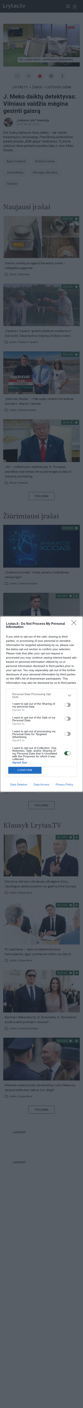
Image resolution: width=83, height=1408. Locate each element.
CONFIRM (25, 770)
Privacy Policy (64, 784)
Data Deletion (18, 784)
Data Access (41, 784)
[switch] (67, 705)
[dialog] (41, 704)
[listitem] (41, 695)
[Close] (75, 624)
